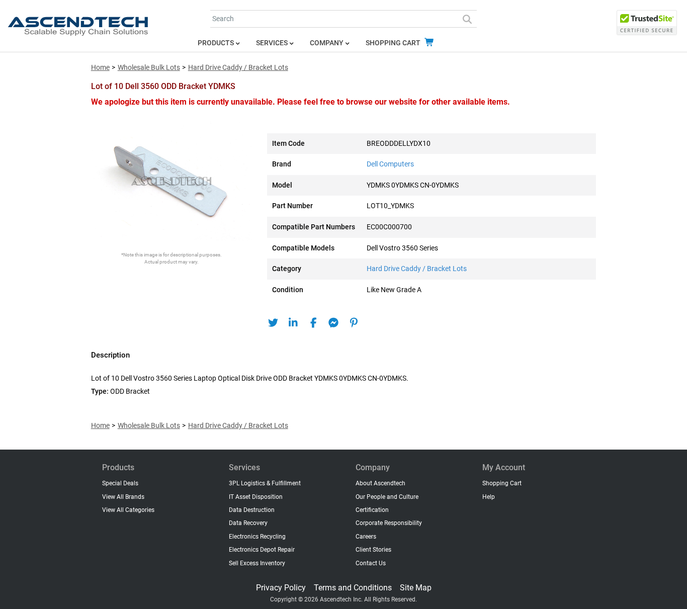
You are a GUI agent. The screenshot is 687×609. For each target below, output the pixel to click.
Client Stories (373, 549)
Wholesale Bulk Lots (149, 67)
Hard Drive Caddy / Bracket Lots (238, 67)
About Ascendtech (380, 483)
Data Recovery (248, 523)
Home (100, 67)
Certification (372, 509)
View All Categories (128, 509)
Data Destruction (252, 509)
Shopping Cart (394, 43)
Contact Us (371, 563)
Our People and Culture (387, 496)
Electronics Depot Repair (262, 549)
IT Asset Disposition (256, 496)
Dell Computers (390, 164)
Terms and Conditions (353, 587)
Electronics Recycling (257, 536)
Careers (366, 536)
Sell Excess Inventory (257, 563)
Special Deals (120, 483)
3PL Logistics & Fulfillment (265, 483)
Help (488, 496)
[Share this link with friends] (273, 322)
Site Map (416, 587)
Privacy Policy (281, 587)
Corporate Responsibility (389, 523)
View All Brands (123, 496)
